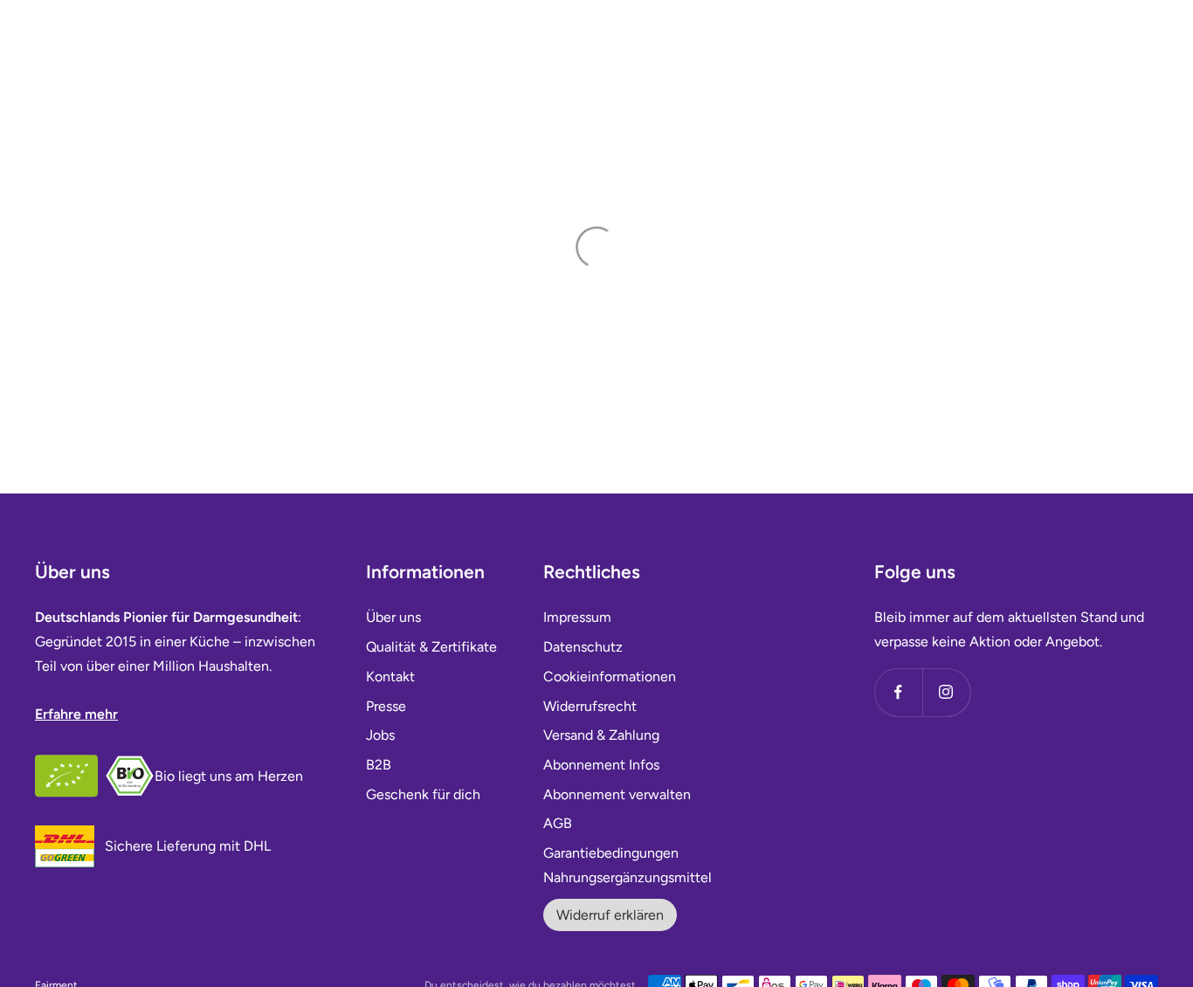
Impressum (577, 617)
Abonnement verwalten (617, 794)
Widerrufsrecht (590, 706)
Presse (386, 706)
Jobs (380, 735)
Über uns (393, 617)
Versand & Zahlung (601, 735)
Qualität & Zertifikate (431, 646)
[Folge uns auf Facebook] (898, 692)
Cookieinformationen (609, 676)
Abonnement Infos (601, 764)
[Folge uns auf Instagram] (946, 692)
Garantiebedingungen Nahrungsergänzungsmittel (627, 865)
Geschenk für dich (423, 794)
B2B (378, 764)
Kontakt (390, 676)
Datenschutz (583, 646)
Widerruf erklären (610, 915)
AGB (557, 823)
